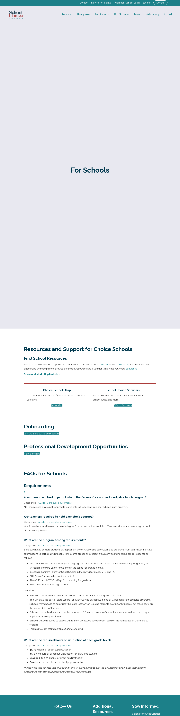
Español (146, 2)
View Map (56, 405)
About (168, 14)
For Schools (122, 14)
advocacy (123, 364)
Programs (83, 14)
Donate (160, 2)
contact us (131, 368)
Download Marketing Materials (42, 374)
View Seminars (32, 453)
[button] (90, 494)
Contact (84, 2)
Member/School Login (127, 2)
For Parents (102, 14)
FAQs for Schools (46, 502)
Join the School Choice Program (41, 433)
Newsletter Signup (101, 2)
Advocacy (152, 14)
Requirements (64, 502)
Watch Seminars (123, 405)
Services (67, 14)
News (138, 14)
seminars (103, 364)
